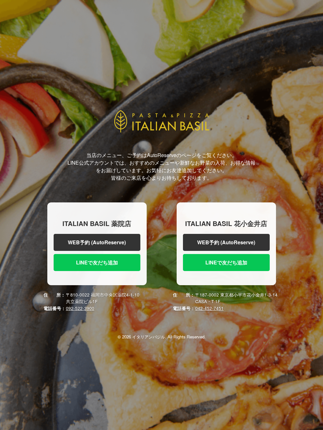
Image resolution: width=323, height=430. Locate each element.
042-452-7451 (209, 308)
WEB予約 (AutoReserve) (97, 242)
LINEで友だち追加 (97, 262)
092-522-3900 (80, 308)
